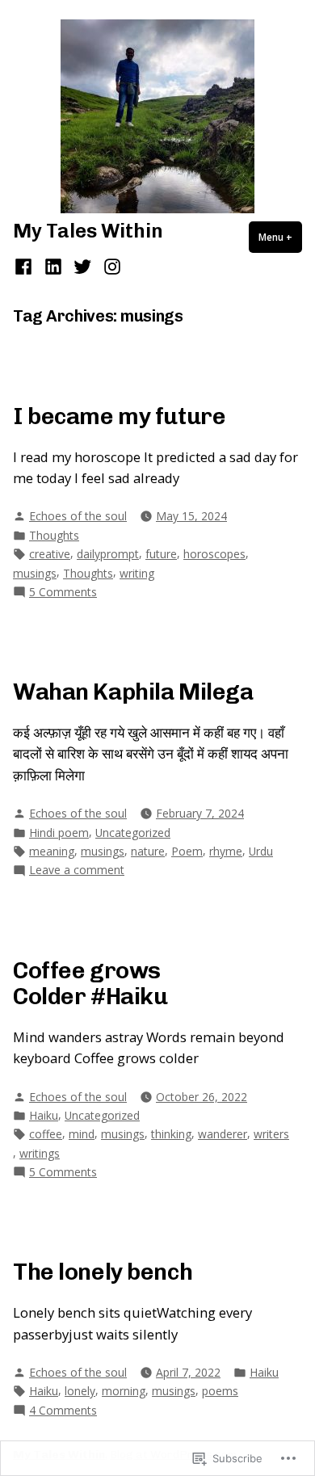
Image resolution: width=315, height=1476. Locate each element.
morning (123, 1390)
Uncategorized (132, 832)
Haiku (43, 1115)
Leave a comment (76, 870)
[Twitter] (83, 265)
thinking (171, 1134)
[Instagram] (109, 265)
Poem (187, 851)
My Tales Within (88, 230)
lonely (80, 1390)
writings (39, 1153)
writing (137, 573)
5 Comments (63, 592)
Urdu (261, 851)
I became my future (119, 416)
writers (271, 1134)
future (161, 553)
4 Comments (63, 1410)
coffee (45, 1134)
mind (81, 1134)
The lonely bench (102, 1271)
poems (220, 1390)
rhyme (225, 851)
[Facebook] (25, 265)
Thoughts (54, 535)
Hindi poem (59, 832)
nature (148, 851)
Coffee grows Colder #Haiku (90, 983)
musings (35, 573)
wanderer (222, 1134)
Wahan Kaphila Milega (133, 691)
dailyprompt (108, 553)
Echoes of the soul (78, 516)
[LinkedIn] (53, 265)
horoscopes (214, 553)
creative (49, 553)
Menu (280, 237)
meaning (51, 851)
